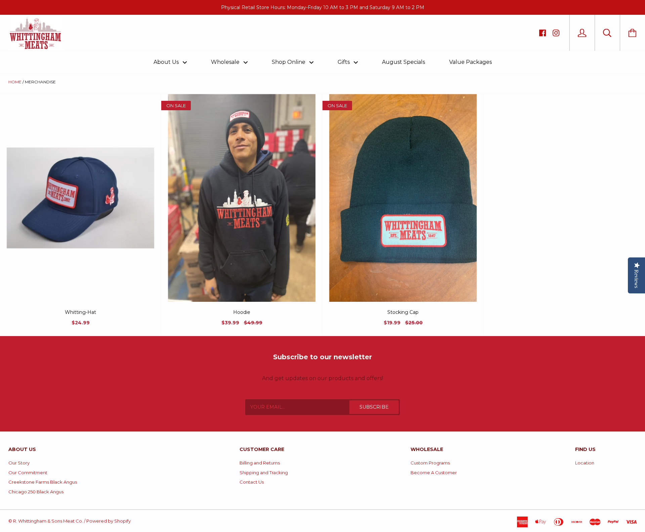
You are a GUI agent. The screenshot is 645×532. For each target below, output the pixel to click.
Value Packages (470, 62)
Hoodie (241, 312)
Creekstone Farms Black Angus (42, 482)
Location (584, 462)
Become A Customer (434, 472)
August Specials (403, 62)
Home (15, 81)
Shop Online (289, 62)
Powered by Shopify (108, 521)
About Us (167, 62)
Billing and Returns (260, 462)
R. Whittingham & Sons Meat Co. (48, 521)
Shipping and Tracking (264, 472)
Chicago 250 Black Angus (35, 491)
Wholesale (226, 62)
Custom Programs (430, 462)
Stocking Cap (403, 312)
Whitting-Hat (80, 312)
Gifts (344, 62)
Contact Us (252, 482)
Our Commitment (27, 472)
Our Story (19, 462)
